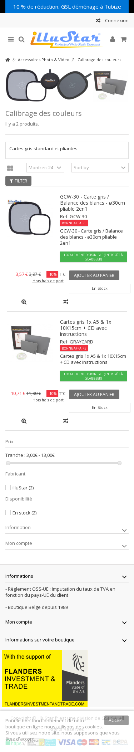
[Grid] (10, 168)
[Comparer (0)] (98, 21)
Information (18, 527)
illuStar (23, 487)
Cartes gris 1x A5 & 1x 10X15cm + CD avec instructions (85, 327)
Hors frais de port (48, 280)
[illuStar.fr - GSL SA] (67, 39)
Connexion (116, 20)
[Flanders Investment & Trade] (45, 678)
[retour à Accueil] (7, 59)
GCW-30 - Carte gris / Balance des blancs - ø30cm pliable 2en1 (92, 202)
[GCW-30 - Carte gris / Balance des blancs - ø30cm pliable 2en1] (30, 218)
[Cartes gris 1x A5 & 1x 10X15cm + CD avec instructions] (30, 343)
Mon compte (18, 543)
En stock (24, 512)
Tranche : (15, 455)
